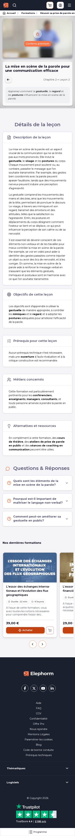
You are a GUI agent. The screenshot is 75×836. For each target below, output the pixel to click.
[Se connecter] (60, 5)
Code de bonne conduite (38, 750)
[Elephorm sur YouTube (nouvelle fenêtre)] (43, 688)
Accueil (11, 13)
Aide (38, 703)
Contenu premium (37, 43)
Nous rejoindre (38, 729)
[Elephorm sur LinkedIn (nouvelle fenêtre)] (52, 688)
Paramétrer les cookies (38, 739)
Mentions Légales (39, 734)
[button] (32, 644)
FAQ (38, 708)
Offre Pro (38, 723)
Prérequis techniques (39, 755)
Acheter (27, 630)
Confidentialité (38, 718)
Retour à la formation (8, 79)
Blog (39, 744)
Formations (28, 13)
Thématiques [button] (16, 768)
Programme (40, 832)
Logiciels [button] (13, 782)
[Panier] (49, 5)
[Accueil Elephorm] (38, 673)
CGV (38, 713)
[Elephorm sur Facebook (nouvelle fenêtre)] (24, 688)
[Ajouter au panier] (50, 630)
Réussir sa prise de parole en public (56, 13)
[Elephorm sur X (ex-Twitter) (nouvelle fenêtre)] (34, 688)
